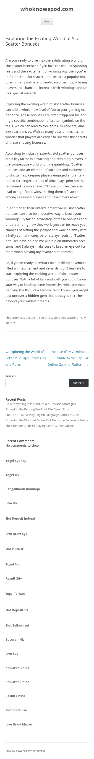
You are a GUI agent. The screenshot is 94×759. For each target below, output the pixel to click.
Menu (47, 21)
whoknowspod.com (47, 9)
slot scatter (68, 318)
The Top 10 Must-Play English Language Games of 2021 (42, 415)
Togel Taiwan (15, 594)
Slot (41, 318)
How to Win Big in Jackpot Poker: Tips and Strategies (40, 404)
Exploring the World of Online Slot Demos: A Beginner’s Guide (46, 420)
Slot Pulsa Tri (14, 549)
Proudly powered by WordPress (25, 751)
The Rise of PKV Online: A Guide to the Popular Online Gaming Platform (68, 358)
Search (10, 376)
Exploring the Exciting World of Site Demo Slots (37, 409)
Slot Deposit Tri (16, 610)
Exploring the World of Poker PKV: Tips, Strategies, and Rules (26, 358)
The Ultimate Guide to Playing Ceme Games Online (39, 426)
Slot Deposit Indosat (20, 518)
